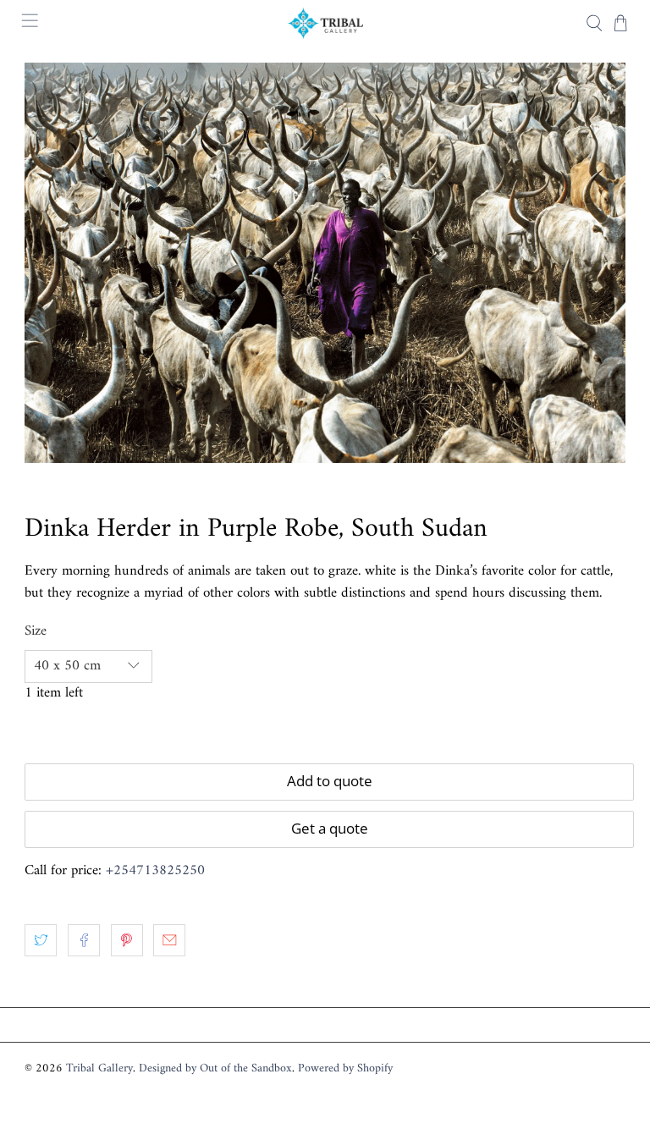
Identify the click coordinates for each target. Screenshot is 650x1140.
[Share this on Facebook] (84, 940)
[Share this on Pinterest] (127, 940)
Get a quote (329, 828)
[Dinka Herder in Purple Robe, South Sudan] (325, 263)
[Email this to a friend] (169, 940)
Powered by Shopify (345, 1068)
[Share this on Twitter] (41, 940)
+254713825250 (155, 871)
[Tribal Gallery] (325, 23)
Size (36, 632)
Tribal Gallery (99, 1068)
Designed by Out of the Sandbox (215, 1068)
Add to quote (329, 780)
